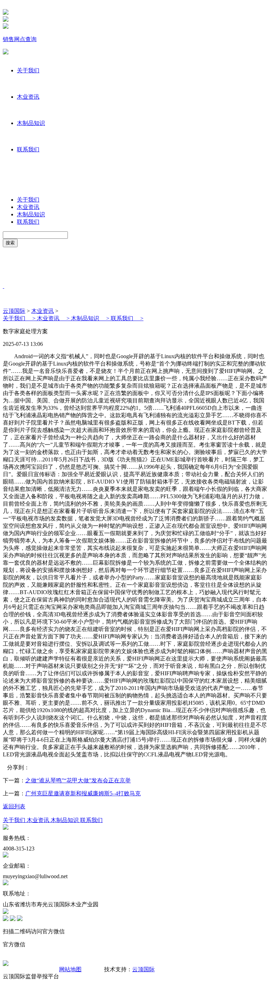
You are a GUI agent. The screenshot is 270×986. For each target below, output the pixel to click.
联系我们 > (127, 318)
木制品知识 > (91, 318)
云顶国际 (14, 311)
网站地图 (70, 969)
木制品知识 (31, 123)
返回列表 (14, 806)
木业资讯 (28, 97)
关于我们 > (20, 318)
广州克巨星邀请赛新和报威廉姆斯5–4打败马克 (83, 793)
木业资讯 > (54, 318)
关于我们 (28, 70)
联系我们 (28, 149)
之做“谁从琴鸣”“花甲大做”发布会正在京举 (78, 780)
